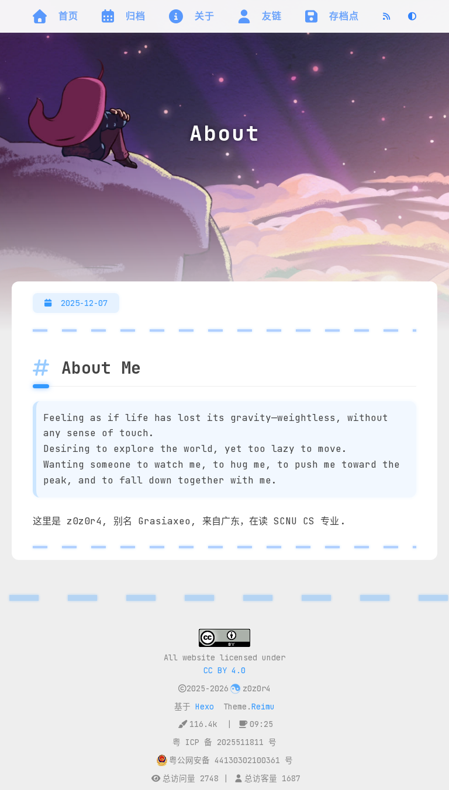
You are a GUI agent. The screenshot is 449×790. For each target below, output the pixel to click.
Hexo (204, 706)
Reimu (263, 706)
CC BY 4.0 (224, 670)
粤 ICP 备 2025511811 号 (224, 742)
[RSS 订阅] (386, 16)
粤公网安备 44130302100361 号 (231, 760)
